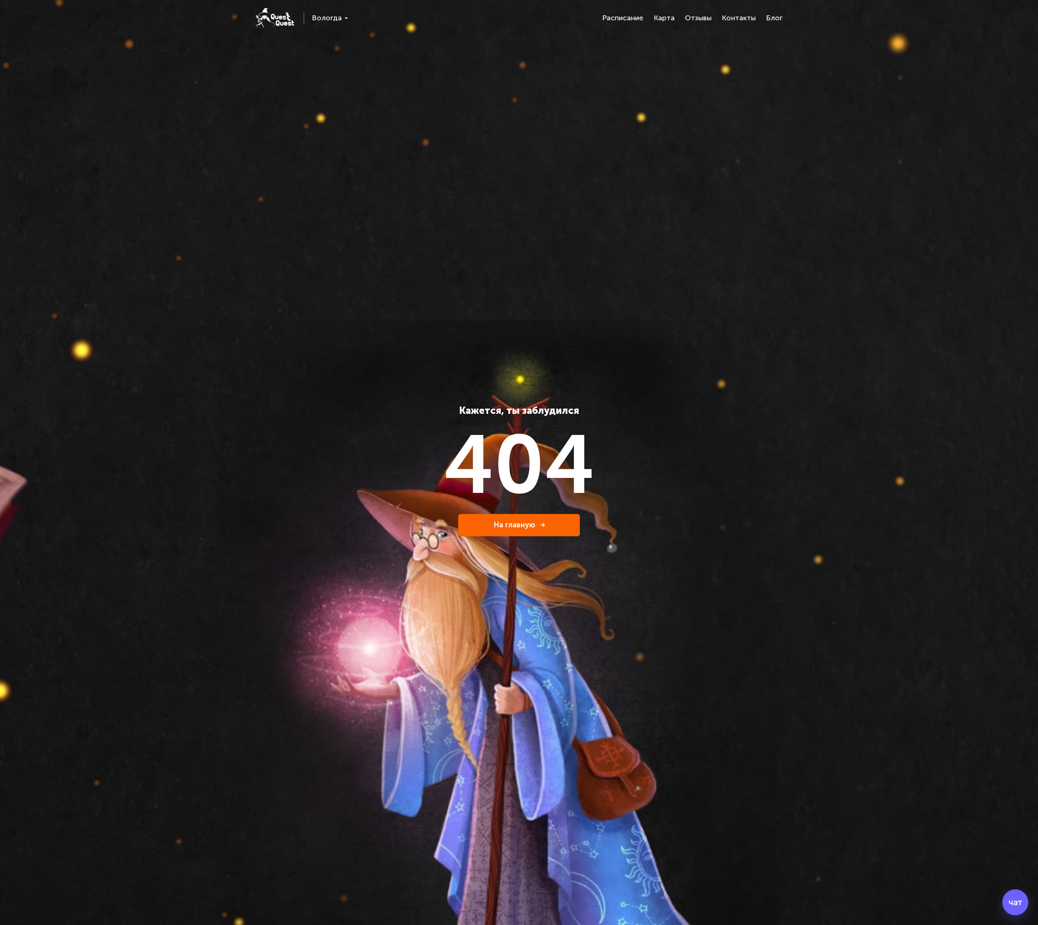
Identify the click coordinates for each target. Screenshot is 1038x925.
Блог (774, 17)
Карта (664, 17)
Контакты (739, 17)
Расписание (622, 17)
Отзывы (698, 17)
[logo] (274, 18)
